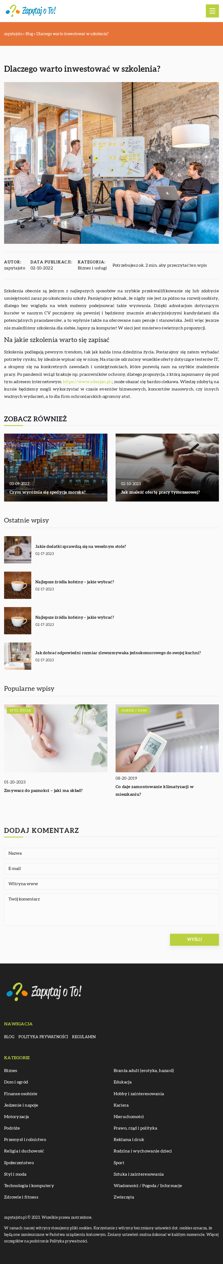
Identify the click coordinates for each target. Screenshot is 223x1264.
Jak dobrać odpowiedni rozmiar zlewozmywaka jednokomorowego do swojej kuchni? (118, 653)
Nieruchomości (129, 1117)
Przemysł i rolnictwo (25, 1139)
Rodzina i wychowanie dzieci (143, 1151)
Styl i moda (15, 1174)
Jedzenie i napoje (21, 1105)
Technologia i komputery (29, 1186)
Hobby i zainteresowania (139, 1094)
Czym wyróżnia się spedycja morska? (48, 492)
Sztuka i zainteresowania (139, 1174)
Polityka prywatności (43, 1037)
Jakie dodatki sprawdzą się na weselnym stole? (80, 547)
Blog (9, 1037)
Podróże (12, 1128)
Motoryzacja (16, 1117)
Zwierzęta (124, 1197)
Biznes (10, 1070)
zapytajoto (14, 268)
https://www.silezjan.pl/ (87, 382)
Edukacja (123, 1082)
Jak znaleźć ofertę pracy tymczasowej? (160, 492)
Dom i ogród (16, 1082)
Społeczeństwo (19, 1163)
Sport (119, 1163)
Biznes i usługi (92, 268)
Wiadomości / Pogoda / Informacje (148, 1186)
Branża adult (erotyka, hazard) (144, 1070)
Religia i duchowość (24, 1151)
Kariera (121, 1105)
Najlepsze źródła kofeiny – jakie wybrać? (74, 582)
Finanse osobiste (21, 1094)
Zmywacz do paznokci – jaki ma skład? (43, 790)
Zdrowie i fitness (21, 1197)
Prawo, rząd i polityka (135, 1128)
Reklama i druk (129, 1139)
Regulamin (84, 1037)
